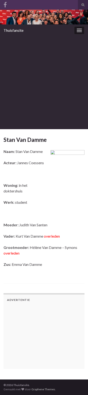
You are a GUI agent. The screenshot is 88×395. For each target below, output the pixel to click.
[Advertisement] (44, 83)
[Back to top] (77, 367)
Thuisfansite (13, 30)
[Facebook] (5, 3)
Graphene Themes (43, 389)
